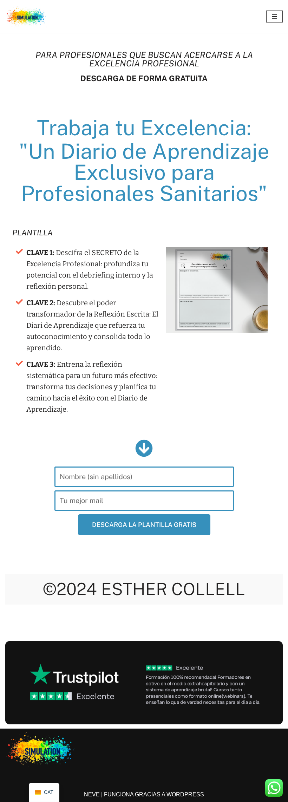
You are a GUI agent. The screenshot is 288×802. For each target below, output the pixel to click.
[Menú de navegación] (274, 16)
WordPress (185, 794)
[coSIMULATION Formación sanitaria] (26, 16)
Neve (92, 794)
